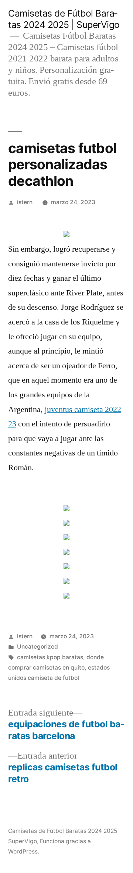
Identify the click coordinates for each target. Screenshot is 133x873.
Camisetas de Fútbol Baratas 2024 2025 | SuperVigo (64, 19)
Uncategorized (37, 646)
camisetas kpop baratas (50, 657)
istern (25, 202)
